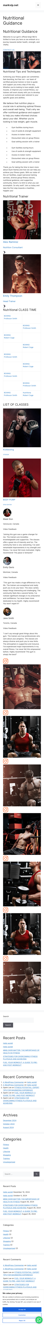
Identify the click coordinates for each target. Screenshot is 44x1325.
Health (5, 1148)
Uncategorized (9, 1162)
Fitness (6, 1145)
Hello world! (8, 1043)
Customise (22, 1315)
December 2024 (9, 1120)
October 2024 (9, 1124)
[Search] (36, 1174)
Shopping (7, 1155)
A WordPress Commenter (13, 1082)
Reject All (22, 1320)
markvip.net (10, 5)
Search (6, 1016)
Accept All (22, 1309)
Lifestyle (6, 1152)
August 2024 (8, 1127)
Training (6, 1159)
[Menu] (38, 5)
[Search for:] (18, 1174)
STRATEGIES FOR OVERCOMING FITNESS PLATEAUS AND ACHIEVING (20, 1100)
